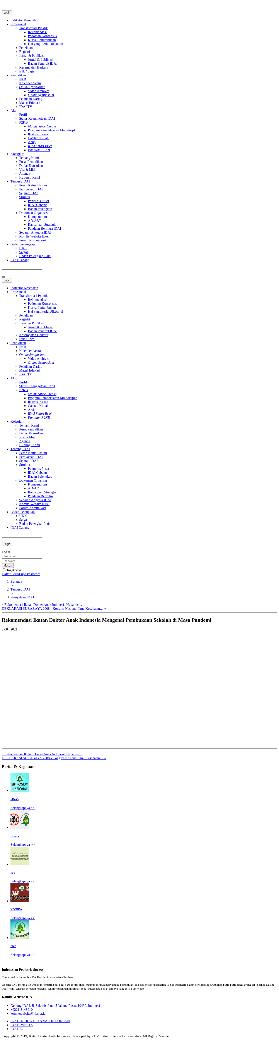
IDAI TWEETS (21, 1025)
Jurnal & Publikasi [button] (31, 323)
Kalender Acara (30, 83)
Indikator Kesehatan (24, 20)
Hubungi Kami (29, 177)
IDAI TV (25, 106)
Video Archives (38, 91)
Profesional (18, 24)
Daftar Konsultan (31, 165)
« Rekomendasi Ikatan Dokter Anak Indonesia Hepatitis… (42, 604)
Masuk (7, 565)
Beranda (16, 581)
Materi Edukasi (29, 103)
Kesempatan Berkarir (33, 67)
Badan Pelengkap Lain (35, 256)
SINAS (14, 799)
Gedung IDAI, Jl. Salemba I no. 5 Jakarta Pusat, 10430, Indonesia (55, 1005)
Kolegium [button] (17, 421)
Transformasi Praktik (33, 28)
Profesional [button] (18, 292)
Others (14, 836)
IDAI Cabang (37, 205)
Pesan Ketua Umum (33, 185)
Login (6, 12)
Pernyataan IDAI (31, 189)
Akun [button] (14, 378)
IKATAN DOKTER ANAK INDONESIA (40, 1021)
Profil (23, 114)
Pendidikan (18, 75)
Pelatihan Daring (30, 99)
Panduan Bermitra (40, 496)
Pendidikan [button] (18, 343)
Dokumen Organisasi (33, 213)
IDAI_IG (16, 1029)
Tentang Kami (29, 158)
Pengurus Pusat (38, 201)
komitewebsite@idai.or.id (28, 1013)
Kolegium (17, 154)
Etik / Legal (27, 71)
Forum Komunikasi (32, 240)
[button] (32, 354)
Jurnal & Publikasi (31, 55)
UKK (23, 248)
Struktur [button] (24, 465)
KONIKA (16, 909)
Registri (24, 51)
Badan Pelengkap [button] (22, 512)
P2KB (23, 122)
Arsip (32, 142)
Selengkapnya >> (22, 808)
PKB (22, 79)
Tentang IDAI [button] (20, 449)
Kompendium (37, 217)
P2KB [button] (23, 390)
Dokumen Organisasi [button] (33, 480)
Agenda (24, 173)
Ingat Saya (14, 570)
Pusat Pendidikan (31, 162)
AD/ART (34, 220)
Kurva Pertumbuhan (42, 40)
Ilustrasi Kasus (38, 134)
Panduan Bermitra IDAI (44, 228)
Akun (14, 110)
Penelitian (26, 48)
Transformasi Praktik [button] (33, 296)
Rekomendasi (37, 32)
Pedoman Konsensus (42, 36)
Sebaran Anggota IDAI (35, 232)
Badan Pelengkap (40, 209)
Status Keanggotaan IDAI (37, 118)
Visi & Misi (27, 169)
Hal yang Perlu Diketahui (45, 44)
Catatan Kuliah (38, 138)
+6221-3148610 (21, 1009)
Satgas (23, 252)
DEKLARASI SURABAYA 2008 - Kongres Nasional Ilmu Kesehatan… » (54, 608)
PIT (12, 872)
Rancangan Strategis (42, 224)
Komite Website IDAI (34, 236)
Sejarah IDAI (28, 193)
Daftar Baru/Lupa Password (21, 574)
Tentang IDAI (20, 181)
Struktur (24, 197)
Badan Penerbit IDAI (42, 63)
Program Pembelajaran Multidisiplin (52, 130)
